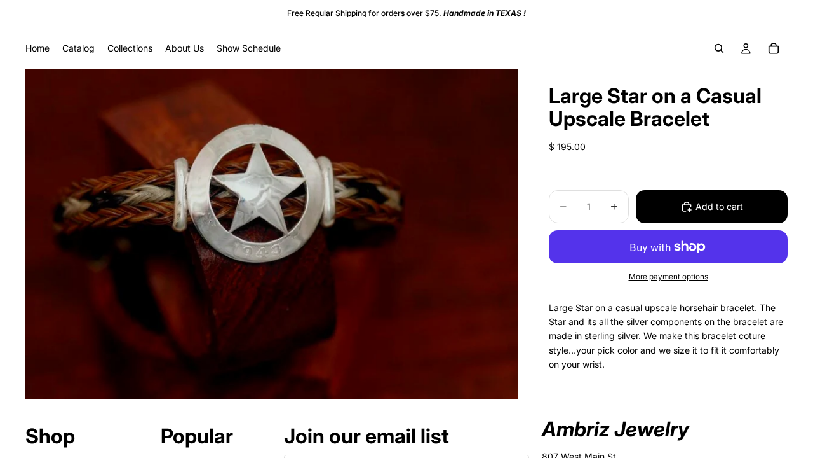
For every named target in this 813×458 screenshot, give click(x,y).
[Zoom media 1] (271, 233)
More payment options (668, 276)
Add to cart (719, 206)
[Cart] (774, 48)
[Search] (719, 48)
